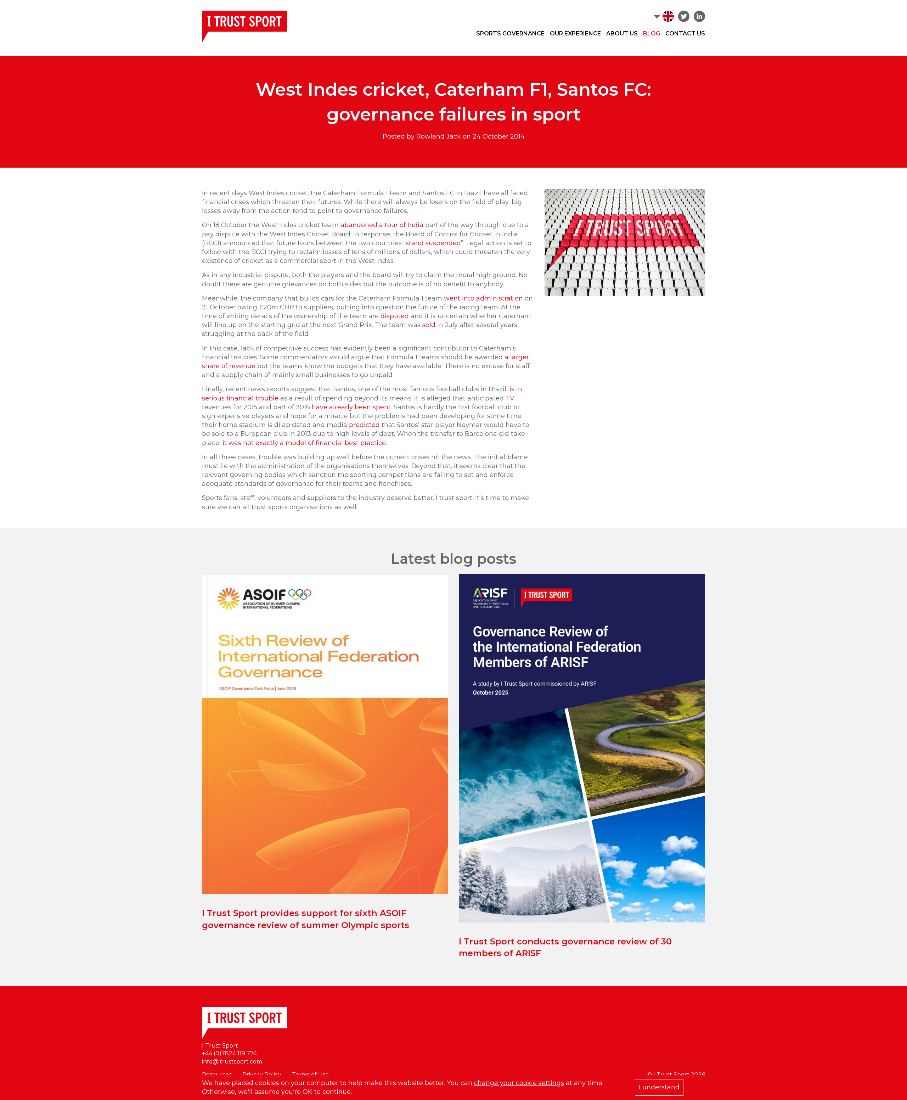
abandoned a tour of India (381, 225)
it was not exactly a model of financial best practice (304, 443)
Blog (651, 33)
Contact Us (685, 33)
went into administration (483, 298)
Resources (217, 1074)
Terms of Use (310, 1074)
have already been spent (351, 407)
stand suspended (433, 243)
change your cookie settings (519, 1083)
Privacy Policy (261, 1074)
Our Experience (575, 33)
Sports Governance (510, 33)
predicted (364, 425)
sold (428, 325)
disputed (395, 316)
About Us (622, 33)
